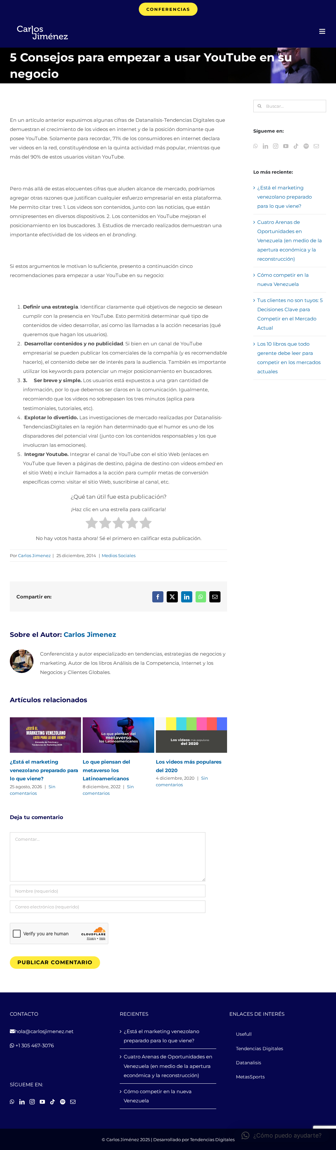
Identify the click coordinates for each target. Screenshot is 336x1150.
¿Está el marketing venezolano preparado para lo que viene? (44, 770)
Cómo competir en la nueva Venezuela (158, 1096)
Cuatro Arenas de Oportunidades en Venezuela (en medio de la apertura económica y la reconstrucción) (289, 240)
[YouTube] (285, 146)
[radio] (92, 524)
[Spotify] (306, 146)
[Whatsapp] (255, 146)
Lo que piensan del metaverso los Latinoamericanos (106, 770)
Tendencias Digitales (212, 1139)
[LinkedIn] (265, 146)
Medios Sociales (119, 555)
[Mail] (316, 146)
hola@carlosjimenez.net (44, 1031)
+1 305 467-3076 (34, 1045)
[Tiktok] (296, 146)
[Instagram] (275, 146)
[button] (281, 1135)
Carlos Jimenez (34, 555)
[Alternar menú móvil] (322, 31)
